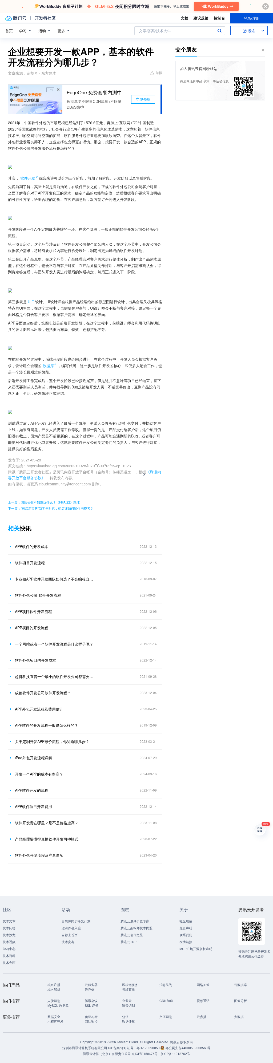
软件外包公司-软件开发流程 (38, 595)
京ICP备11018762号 (175, 1053)
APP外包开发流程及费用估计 (39, 709)
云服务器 (91, 984)
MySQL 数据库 (58, 1005)
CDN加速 (166, 1000)
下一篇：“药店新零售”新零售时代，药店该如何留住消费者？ (50, 508)
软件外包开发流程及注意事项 (39, 855)
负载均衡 (91, 1016)
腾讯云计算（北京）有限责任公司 (107, 1053)
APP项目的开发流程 (31, 627)
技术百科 (9, 955)
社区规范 (185, 921)
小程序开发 (55, 1021)
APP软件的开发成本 (31, 546)
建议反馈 (201, 18)
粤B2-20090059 (148, 1047)
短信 (125, 1016)
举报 (159, 72)
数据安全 (53, 1016)
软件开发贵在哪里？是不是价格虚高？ (46, 822)
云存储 (89, 989)
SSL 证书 (91, 1005)
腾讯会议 (91, 1000)
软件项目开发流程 (30, 562)
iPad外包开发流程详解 (33, 757)
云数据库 (240, 984)
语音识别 (128, 1005)
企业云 (127, 1000)
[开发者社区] (45, 18)
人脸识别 (53, 1000)
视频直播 (128, 989)
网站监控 (91, 1021)
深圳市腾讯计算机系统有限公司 (84, 1047)
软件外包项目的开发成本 (35, 660)
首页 (9, 30)
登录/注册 (252, 18)
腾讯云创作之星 (132, 934)
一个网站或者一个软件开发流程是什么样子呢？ (54, 644)
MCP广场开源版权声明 (195, 948)
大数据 (239, 1016)
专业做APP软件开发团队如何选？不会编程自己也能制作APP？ (55, 579)
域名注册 (53, 984)
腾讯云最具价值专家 (135, 921)
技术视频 (9, 941)
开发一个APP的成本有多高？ (39, 774)
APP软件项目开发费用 (33, 806)
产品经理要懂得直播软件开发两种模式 (46, 839)
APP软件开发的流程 (31, 790)
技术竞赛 (68, 941)
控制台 (219, 18)
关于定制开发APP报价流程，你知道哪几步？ (52, 741)
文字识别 (165, 1016)
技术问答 (9, 928)
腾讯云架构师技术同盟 (136, 928)
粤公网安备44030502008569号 (188, 1047)
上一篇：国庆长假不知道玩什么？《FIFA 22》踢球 (44, 502)
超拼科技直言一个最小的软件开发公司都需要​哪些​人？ (55, 676)
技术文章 (9, 921)
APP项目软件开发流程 (33, 611)
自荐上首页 (70, 934)
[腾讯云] (15, 18)
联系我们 (185, 934)
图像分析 (240, 1000)
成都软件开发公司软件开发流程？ (43, 692)
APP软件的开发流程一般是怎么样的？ (46, 725)
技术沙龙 (9, 934)
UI (29, 301)
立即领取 (143, 99)
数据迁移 (128, 1021)
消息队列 (165, 984)
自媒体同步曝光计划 (76, 921)
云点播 (201, 1016)
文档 (184, 18)
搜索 (219, 31)
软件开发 (27, 178)
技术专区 (9, 962)
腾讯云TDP (128, 941)
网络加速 (203, 984)
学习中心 (9, 948)
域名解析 (53, 989)
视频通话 (203, 1000)
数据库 (48, 365)
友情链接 (185, 941)
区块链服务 (130, 984)
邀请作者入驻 (71, 928)
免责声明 (185, 928)
